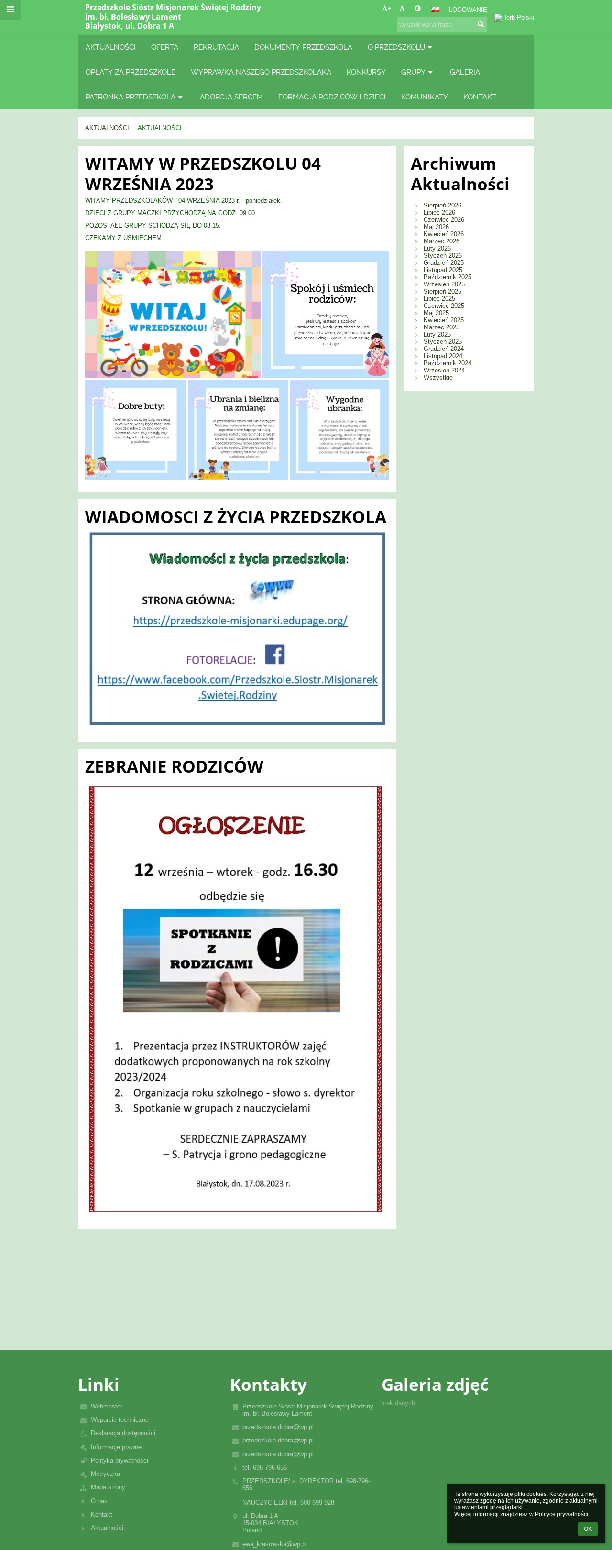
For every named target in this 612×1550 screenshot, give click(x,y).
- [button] (406, 8)
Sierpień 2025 (442, 291)
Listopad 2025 (443, 269)
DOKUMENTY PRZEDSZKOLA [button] (303, 47)
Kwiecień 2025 (444, 320)
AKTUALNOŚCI (107, 127)
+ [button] (390, 8)
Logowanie (468, 9)
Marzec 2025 (441, 327)
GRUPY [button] (413, 72)
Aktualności (107, 1527)
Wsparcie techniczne (120, 1419)
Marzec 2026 (441, 241)
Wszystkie (438, 377)
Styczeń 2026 (443, 255)
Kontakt (101, 1514)
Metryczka (105, 1473)
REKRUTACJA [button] (216, 47)
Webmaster (106, 1406)
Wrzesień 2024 (444, 370)
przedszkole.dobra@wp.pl (278, 1426)
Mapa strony (108, 1487)
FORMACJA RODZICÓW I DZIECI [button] (332, 97)
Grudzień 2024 (444, 348)
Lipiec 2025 (439, 298)
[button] (418, 8)
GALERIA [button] (465, 72)
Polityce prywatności (561, 1514)
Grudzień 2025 (444, 262)
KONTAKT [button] (479, 97)
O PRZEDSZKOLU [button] (396, 47)
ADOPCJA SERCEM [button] (231, 97)
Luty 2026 (437, 248)
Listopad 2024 (443, 356)
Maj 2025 (436, 313)
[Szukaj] (480, 24)
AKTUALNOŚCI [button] (111, 47)
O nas (99, 1501)
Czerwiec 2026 (444, 219)
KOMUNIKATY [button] (424, 97)
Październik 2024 (447, 363)
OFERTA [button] (164, 47)
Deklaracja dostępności (123, 1433)
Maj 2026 (436, 226)
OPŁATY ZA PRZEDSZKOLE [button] (130, 72)
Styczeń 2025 (443, 341)
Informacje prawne (116, 1447)
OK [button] (588, 1529)
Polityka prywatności (119, 1460)
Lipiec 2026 (439, 212)
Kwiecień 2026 (444, 234)
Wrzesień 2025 (444, 284)
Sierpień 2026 (442, 205)
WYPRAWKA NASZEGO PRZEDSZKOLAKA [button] (261, 72)
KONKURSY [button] (366, 72)
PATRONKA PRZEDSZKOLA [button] (130, 97)
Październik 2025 (447, 277)
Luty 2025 (437, 334)
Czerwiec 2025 (444, 305)
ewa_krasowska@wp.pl (274, 1544)
